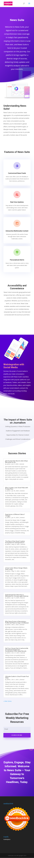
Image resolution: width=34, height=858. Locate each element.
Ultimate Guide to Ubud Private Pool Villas (17, 677)
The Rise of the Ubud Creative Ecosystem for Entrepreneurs (15, 542)
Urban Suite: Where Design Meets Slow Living (16, 568)
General (22, 464)
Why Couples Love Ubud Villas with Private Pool (16, 488)
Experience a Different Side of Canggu (14, 515)
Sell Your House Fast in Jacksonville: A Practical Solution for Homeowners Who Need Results (16, 649)
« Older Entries (7, 701)
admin (8, 464)
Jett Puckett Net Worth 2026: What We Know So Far (16, 461)
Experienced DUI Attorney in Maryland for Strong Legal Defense (16, 595)
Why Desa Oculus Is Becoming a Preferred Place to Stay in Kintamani (17, 622)
